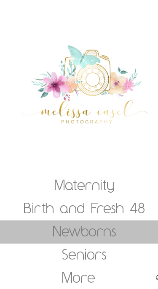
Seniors (84, 254)
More (78, 277)
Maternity (84, 184)
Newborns (84, 231)
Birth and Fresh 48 (84, 207)
